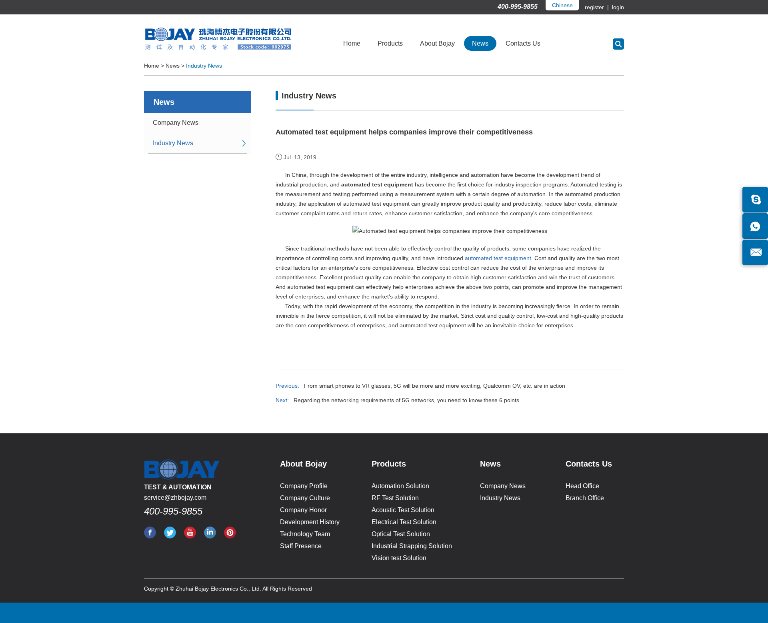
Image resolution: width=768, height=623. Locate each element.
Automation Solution (400, 486)
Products (390, 43)
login (617, 7)
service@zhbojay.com (175, 497)
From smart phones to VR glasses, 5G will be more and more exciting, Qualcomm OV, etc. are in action (434, 386)
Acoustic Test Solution (403, 510)
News (480, 43)
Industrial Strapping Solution (412, 546)
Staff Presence (301, 546)
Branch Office (585, 498)
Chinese (562, 5)
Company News (175, 122)
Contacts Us (523, 43)
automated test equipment (498, 258)
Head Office (582, 486)
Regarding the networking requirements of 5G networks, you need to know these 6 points (406, 400)
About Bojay (437, 43)
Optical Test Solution (401, 534)
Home (351, 43)
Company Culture (305, 498)
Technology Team (305, 534)
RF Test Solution (395, 498)
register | (597, 7)
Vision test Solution (399, 558)
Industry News (204, 65)
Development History (310, 522)
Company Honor (303, 510)
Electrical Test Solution (404, 522)
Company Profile (304, 486)
